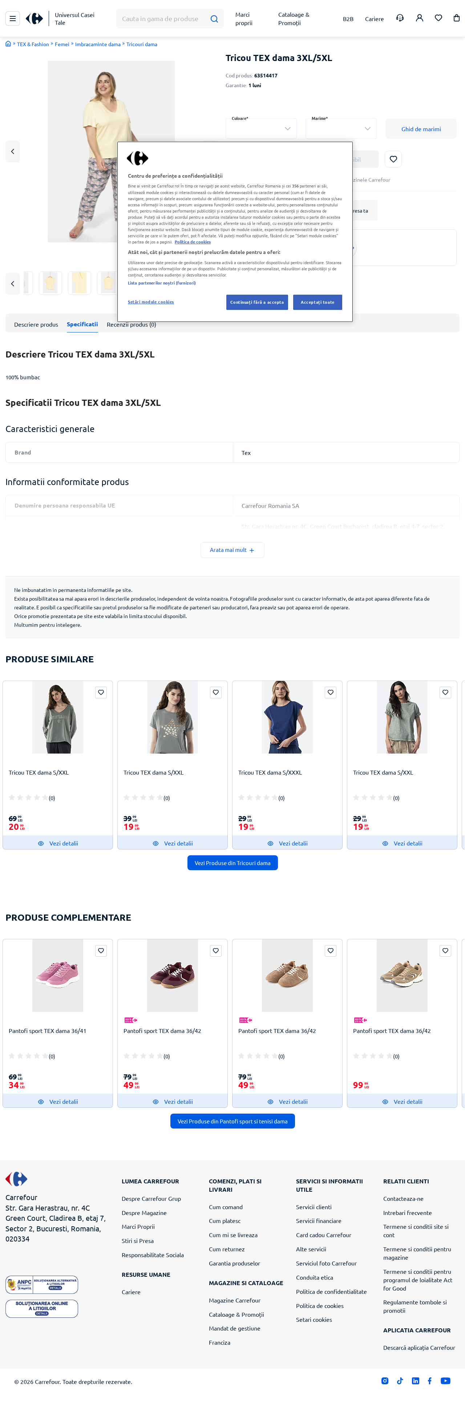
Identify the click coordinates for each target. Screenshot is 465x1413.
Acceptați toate (318, 302)
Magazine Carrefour (234, 1300)
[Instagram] (384, 1382)
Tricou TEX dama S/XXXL (270, 772)
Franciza (219, 1342)
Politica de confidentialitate (331, 1291)
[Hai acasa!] (8, 44)
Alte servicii (311, 1248)
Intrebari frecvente (407, 1212)
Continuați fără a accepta (257, 302)
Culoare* (240, 118)
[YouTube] (445, 1382)
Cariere (131, 1291)
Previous (12, 151)
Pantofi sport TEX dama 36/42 (162, 1030)
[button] (457, 19)
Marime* (320, 118)
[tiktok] (400, 1382)
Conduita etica (314, 1277)
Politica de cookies (320, 1305)
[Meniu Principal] (12, 18)
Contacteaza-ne (403, 1198)
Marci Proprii (138, 1226)
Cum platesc (224, 1220)
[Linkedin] (415, 1382)
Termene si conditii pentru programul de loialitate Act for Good (417, 1280)
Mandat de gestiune (234, 1328)
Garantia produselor (234, 1263)
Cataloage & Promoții (236, 1314)
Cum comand (226, 1206)
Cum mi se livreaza (233, 1234)
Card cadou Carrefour (323, 1234)
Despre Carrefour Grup (151, 1198)
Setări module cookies (151, 301)
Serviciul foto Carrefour (326, 1263)
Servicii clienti (314, 1206)
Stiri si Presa (138, 1240)
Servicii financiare (318, 1220)
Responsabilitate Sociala (153, 1254)
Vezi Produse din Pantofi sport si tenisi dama (233, 1121)
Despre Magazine (144, 1212)
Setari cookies (314, 1319)
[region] (235, 231)
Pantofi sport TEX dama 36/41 (47, 1030)
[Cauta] (214, 19)
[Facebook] (430, 1382)
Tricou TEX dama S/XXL (39, 772)
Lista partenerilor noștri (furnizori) (162, 283)
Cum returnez (227, 1248)
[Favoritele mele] (438, 18)
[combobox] (261, 128)
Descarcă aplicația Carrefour (419, 1347)
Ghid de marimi (421, 128)
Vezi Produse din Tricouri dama (233, 862)
